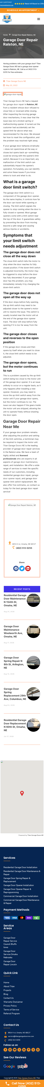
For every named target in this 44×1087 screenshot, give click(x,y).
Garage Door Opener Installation (19, 885)
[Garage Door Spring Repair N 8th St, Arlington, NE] (33, 660)
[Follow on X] (19, 1050)
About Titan (9, 986)
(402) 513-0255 (24, 548)
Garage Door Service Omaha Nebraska (11, 954)
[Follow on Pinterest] (28, 1050)
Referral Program (12, 1013)
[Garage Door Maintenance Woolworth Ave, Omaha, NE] (33, 629)
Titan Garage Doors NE (35, 835)
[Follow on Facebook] (5, 1050)
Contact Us (9, 998)
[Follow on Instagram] (10, 1050)
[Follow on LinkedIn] (24, 1050)
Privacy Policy (10, 1005)
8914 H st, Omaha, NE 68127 (23, 544)
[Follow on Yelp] (33, 1050)
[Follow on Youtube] (14, 1050)
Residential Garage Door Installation (20, 867)
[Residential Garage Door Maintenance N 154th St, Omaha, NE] (33, 598)
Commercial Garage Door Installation (21, 896)
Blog (6, 994)
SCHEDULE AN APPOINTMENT (22, 10)
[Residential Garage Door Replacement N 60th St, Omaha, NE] (33, 723)
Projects (7, 990)
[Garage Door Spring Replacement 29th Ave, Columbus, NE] (33, 691)
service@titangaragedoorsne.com (21, 1036)
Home (5, 35)
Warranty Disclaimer (13, 1002)
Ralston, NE (32, 104)
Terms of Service (11, 1009)
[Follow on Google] (38, 1050)
